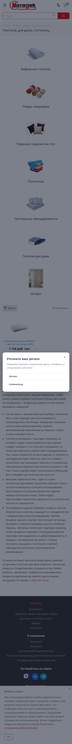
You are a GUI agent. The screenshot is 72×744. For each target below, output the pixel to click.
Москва (13, 376)
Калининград (16, 384)
